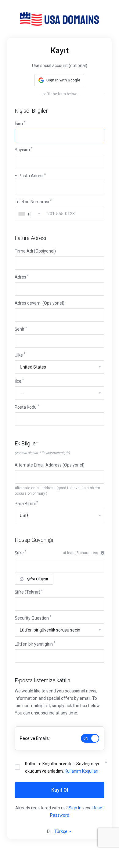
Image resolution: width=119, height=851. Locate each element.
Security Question (32, 618)
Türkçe (61, 831)
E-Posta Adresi (29, 175)
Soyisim (22, 149)
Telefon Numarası (32, 201)
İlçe (18, 381)
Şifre (19, 552)
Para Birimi (25, 503)
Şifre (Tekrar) (27, 592)
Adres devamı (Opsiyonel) (39, 303)
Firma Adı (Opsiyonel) (35, 251)
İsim (19, 123)
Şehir (19, 329)
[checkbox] (17, 767)
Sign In (75, 807)
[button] (59, 80)
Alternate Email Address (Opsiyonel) (50, 465)
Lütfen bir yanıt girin (34, 644)
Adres (20, 277)
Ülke (19, 355)
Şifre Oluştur (37, 579)
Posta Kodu (26, 407)
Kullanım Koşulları (81, 771)
